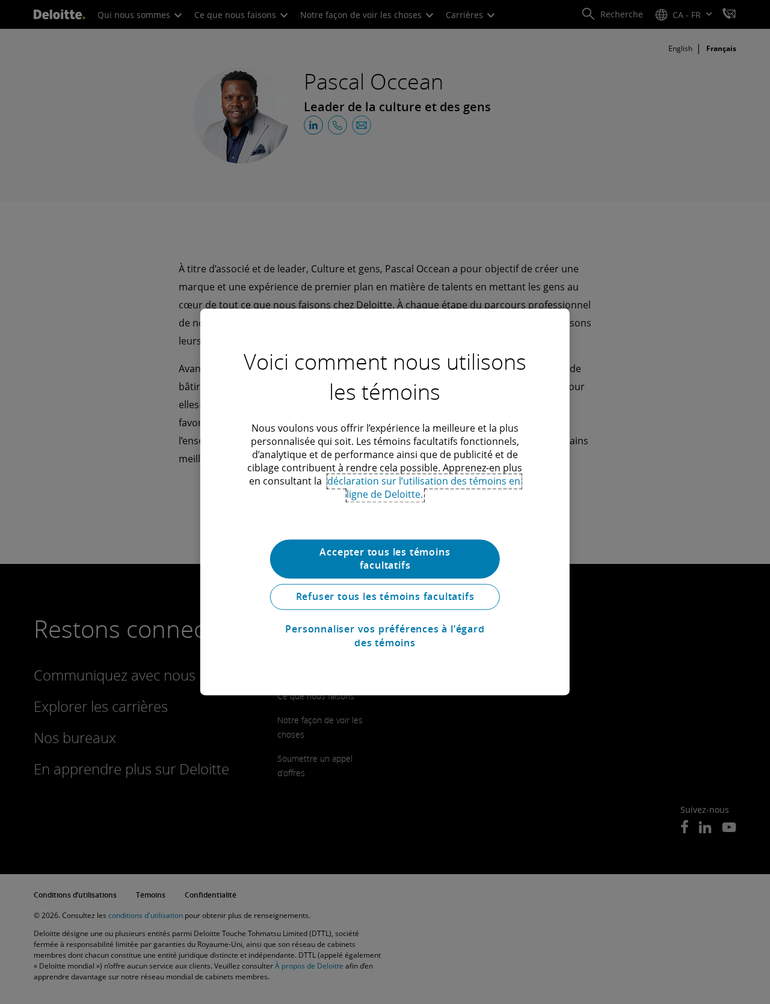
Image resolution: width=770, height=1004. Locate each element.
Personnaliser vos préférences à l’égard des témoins (384, 636)
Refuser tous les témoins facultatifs (385, 597)
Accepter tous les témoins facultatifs (384, 558)
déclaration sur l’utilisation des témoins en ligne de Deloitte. (423, 487)
